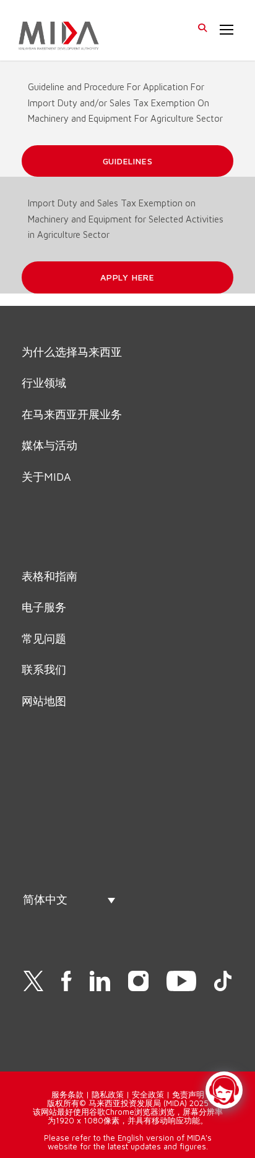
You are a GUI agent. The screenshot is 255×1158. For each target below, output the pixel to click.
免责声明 (188, 1094)
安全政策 (148, 1094)
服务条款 (67, 1094)
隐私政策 (108, 1094)
